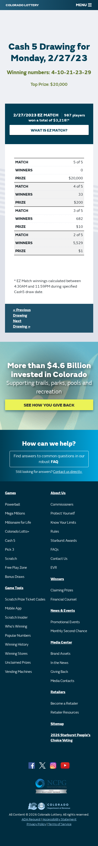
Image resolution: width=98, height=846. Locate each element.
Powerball (12, 504)
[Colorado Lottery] (22, 5)
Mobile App (13, 608)
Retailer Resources (65, 712)
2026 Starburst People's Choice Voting (70, 738)
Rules (55, 531)
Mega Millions (15, 513)
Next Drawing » (21, 324)
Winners (57, 579)
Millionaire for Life (18, 522)
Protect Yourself (63, 513)
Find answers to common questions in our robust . (49, 459)
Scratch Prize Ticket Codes (25, 599)
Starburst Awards (64, 541)
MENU (81, 5)
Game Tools (14, 588)
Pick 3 (9, 549)
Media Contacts (62, 681)
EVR (54, 568)
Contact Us (59, 559)
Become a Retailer (64, 703)
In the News (59, 663)
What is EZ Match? (49, 130)
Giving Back (59, 672)
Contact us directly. (67, 472)
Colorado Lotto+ (17, 531)
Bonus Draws (14, 577)
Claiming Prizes (62, 590)
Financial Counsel (64, 599)
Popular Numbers (18, 635)
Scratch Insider (16, 617)
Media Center (61, 642)
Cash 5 (10, 541)
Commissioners (62, 504)
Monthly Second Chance (69, 631)
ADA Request (31, 819)
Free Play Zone (16, 568)
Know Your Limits (63, 522)
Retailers (58, 692)
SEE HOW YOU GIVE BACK (49, 405)
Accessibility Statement (60, 819)
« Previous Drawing (22, 313)
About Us (58, 493)
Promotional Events (65, 622)
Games (10, 493)
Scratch (11, 559)
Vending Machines (18, 672)
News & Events (63, 611)
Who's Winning (16, 626)
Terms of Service (60, 824)
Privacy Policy (36, 824)
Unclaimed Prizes (18, 662)
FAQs (55, 549)
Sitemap (57, 724)
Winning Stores (16, 654)
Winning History (16, 644)
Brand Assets (60, 654)
